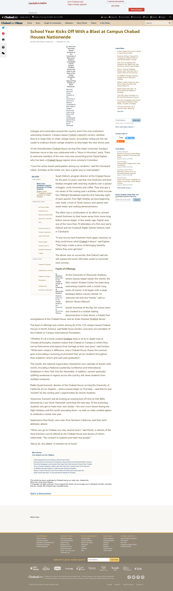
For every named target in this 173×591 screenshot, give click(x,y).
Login (105, 17)
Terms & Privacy (128, 584)
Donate (154, 17)
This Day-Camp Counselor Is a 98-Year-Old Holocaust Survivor (128, 96)
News (38, 23)
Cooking (104, 568)
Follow (131, 138)
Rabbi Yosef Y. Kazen (72, 578)
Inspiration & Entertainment (45, 542)
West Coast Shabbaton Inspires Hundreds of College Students (44, 186)
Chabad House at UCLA (46, 270)
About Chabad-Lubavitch (129, 538)
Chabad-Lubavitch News (129, 544)
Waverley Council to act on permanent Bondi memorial (126, 172)
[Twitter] (133, 577)
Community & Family (43, 544)
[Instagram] (142, 577)
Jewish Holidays (108, 538)
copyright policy (62, 486)
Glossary (84, 548)
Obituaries (69, 23)
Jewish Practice (41, 538)
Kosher (105, 544)
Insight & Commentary (52, 23)
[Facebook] (129, 577)
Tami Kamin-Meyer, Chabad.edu (42, 42)
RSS (121, 141)
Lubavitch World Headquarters (105, 576)
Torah (86, 578)
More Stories (36, 452)
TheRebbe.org (65, 552)
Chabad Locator (126, 546)
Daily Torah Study (87, 542)
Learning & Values (42, 540)
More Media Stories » (124, 188)
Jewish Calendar (86, 540)
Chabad (83, 241)
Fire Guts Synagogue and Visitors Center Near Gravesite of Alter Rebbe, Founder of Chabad (129, 102)
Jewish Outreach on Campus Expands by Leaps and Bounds (45, 232)
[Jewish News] (12, 23)
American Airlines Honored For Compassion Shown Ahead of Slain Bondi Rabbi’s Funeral (63, 462)
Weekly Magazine (42, 546)
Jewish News (64, 542)
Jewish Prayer (107, 548)
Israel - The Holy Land (67, 550)
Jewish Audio (107, 550)
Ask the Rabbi (124, 17)
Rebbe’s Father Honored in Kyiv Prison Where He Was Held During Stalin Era (59, 470)
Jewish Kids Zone (66, 546)
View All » (120, 111)
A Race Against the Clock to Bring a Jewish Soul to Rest (51, 460)
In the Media (105, 23)
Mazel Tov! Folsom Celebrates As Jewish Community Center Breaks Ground (129, 181)
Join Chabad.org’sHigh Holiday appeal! (77, 3)
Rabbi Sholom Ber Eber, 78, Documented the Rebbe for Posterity (55, 473)
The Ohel (124, 542)
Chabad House (54, 160)
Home (29, 23)
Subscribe (84, 544)
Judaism (91, 578)
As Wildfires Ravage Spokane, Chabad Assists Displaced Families (55, 468)
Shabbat (67, 338)
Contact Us (139, 584)
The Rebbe (124, 540)
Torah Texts (115, 568)
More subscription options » (124, 127)
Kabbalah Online (65, 548)
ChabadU (69, 568)
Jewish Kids (138, 568)
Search (83, 546)
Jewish (99, 578)
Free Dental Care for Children (43, 455)
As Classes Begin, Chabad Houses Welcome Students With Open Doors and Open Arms (45, 214)
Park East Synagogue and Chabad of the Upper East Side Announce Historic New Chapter (63, 464)
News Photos (82, 23)
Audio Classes (80, 568)
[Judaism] (10, 17)
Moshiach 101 (65, 544)
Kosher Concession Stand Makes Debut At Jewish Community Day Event (128, 155)
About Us (117, 584)
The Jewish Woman (66, 540)
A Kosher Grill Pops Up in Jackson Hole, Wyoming (126, 107)
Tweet (121, 137)
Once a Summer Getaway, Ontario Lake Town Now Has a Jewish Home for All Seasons (62, 466)
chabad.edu (84, 480)
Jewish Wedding (108, 540)
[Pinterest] (138, 577)
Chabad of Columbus (45, 264)
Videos (93, 23)
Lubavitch (69, 576)
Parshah (106, 546)
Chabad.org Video (66, 538)
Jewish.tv (57, 568)
